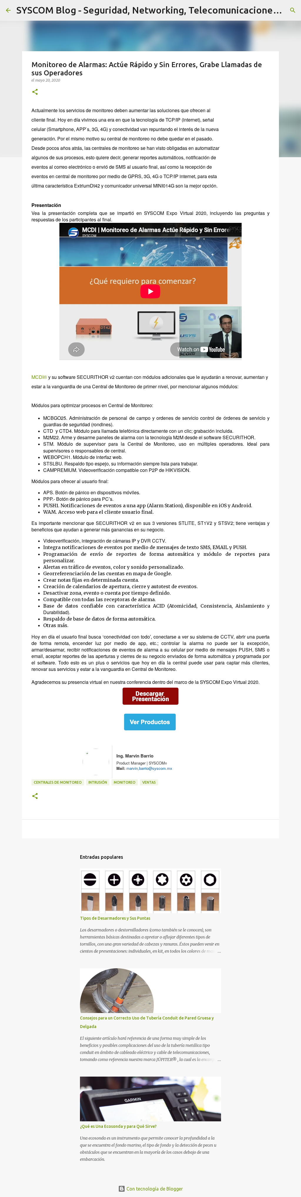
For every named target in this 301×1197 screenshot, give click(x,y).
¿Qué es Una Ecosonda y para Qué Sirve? (118, 1126)
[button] (35, 92)
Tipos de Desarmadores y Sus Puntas (115, 918)
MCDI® (39, 377)
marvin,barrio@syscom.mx (148, 768)
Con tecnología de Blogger (154, 1188)
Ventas (149, 782)
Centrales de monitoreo (58, 782)
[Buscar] (292, 10)
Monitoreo (125, 782)
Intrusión (97, 782)
